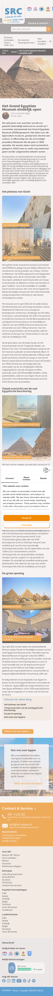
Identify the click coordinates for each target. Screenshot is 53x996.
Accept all (26, 518)
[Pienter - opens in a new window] (46, 470)
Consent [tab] (10, 478)
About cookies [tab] (26, 478)
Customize (26, 525)
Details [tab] (43, 478)
